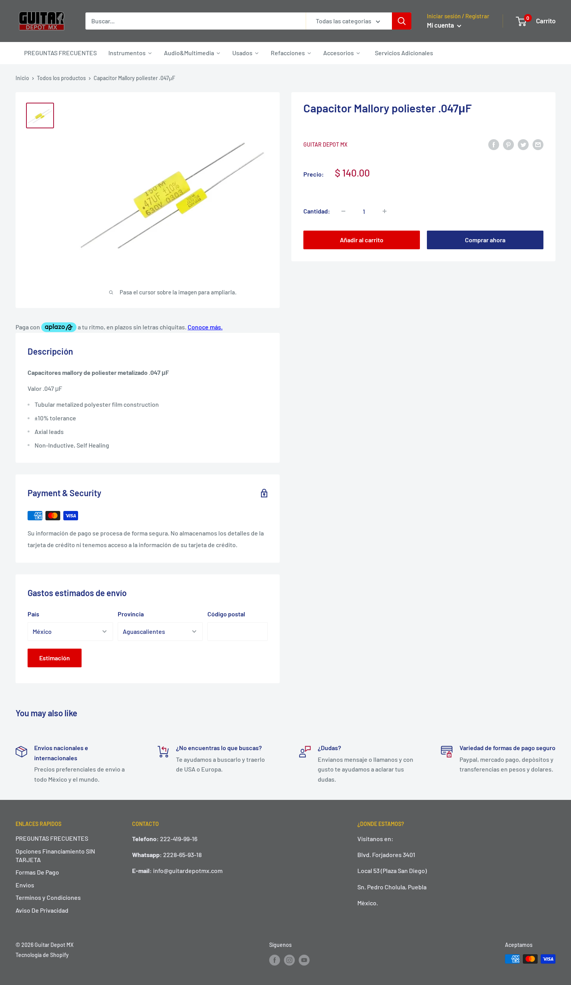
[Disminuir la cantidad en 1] (343, 211)
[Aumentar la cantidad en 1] (384, 211)
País (33, 614)
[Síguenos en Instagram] (289, 959)
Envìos (25, 885)
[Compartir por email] (538, 144)
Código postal (226, 614)
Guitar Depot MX (325, 144)
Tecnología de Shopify (42, 955)
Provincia (131, 614)
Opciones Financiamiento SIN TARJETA (55, 855)
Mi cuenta (441, 25)
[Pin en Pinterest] (508, 144)
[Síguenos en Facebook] (274, 959)
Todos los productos (61, 78)
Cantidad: (316, 211)
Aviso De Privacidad (42, 910)
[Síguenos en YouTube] (304, 959)
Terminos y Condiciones (48, 897)
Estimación (54, 657)
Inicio (22, 78)
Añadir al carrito (361, 239)
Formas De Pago (37, 872)
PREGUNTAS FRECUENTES (52, 838)
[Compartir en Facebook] (493, 144)
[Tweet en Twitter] (523, 144)
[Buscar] (401, 21)
